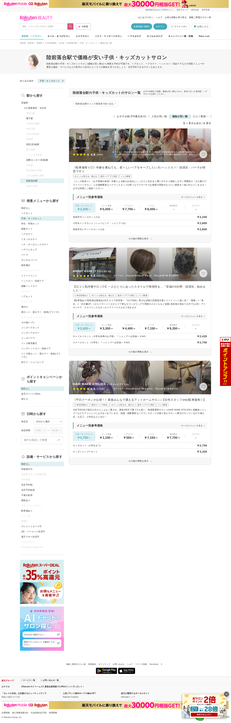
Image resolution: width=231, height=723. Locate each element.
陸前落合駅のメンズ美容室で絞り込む (94, 103)
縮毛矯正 (25, 265)
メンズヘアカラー (30, 333)
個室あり (25, 500)
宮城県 (39, 43)
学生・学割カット (30, 223)
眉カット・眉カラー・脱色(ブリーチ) (40, 312)
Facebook (153, 664)
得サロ (24, 399)
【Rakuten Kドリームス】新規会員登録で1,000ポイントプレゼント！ (52, 686)
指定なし (25, 208)
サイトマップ (104, 664)
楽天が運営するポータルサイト (135, 693)
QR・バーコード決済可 (33, 531)
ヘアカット (27, 213)
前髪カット (27, 229)
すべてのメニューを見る (192, 197)
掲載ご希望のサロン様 (200, 17)
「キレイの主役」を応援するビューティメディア (24, 693)
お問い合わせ (118, 664)
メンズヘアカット (30, 327)
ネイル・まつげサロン (58, 36)
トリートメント (29, 275)
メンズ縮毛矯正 (29, 343)
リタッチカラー (29, 239)
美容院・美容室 (27, 43)
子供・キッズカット (88, 43)
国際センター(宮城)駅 (37, 160)
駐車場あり (27, 510)
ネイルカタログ (155, 36)
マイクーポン (180, 26)
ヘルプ (159, 17)
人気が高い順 (159, 116)
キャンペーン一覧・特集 (180, 36)
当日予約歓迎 (28, 490)
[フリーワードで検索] (70, 26)
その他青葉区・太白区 (55, 43)
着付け (24, 307)
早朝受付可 (27, 469)
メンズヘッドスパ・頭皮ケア (36, 348)
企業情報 (6, 712)
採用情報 (53, 712)
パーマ (24, 255)
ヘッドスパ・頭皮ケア (32, 281)
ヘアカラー (27, 234)
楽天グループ (182, 10)
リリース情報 (141, 664)
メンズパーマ (28, 338)
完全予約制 (27, 484)
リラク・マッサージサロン (108, 36)
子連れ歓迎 (27, 495)
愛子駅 (29, 118)
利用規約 (92, 664)
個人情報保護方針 (20, 712)
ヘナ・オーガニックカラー (34, 244)
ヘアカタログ (134, 36)
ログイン (160, 26)
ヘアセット (27, 296)
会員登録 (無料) (142, 26)
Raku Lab (204, 36)
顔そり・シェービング (32, 362)
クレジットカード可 (31, 526)
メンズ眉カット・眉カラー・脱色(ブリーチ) (41, 355)
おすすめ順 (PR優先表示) (131, 116)
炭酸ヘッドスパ (29, 286)
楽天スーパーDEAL (31, 394)
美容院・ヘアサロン (32, 36)
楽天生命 (195, 10)
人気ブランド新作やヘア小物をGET (79, 693)
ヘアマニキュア (29, 249)
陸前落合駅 (72, 43)
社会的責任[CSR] (39, 712)
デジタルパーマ (29, 260)
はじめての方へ (145, 17)
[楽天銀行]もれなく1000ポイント (160, 10)
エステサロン (82, 36)
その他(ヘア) (27, 322)
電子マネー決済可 (30, 536)
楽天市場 (205, 10)
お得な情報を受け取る (176, 17)
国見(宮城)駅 (32, 144)
